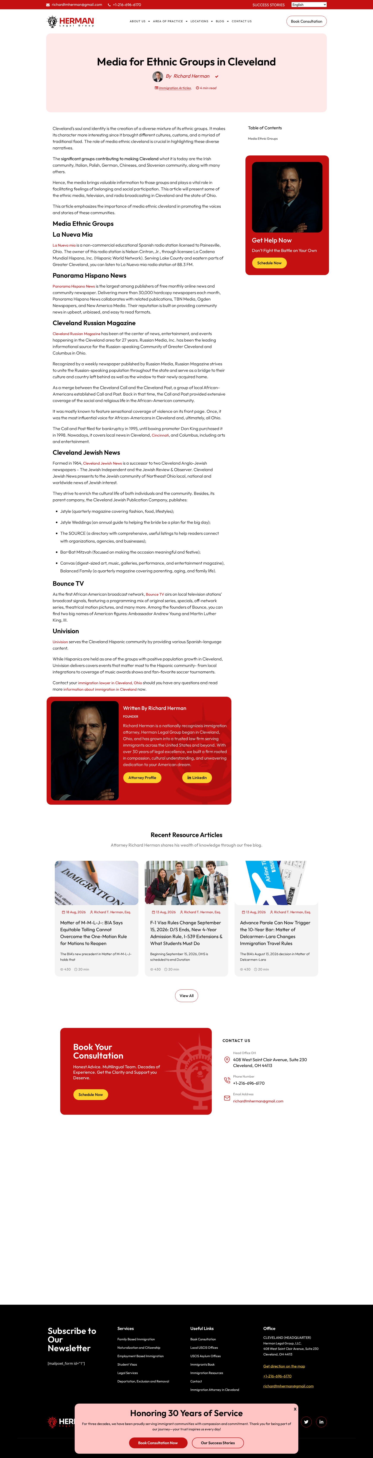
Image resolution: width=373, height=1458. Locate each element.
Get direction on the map (284, 1366)
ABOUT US (137, 21)
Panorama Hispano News (74, 286)
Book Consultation (203, 1339)
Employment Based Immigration (140, 1356)
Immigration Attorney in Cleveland (214, 1390)
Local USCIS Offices (204, 1348)
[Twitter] (306, 1422)
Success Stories (269, 4)
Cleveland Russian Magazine (76, 333)
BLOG (220, 21)
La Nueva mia (64, 245)
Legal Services (127, 1373)
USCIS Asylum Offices (205, 1356)
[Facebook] (291, 1422)
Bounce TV (155, 594)
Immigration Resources (206, 1373)
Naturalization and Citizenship (138, 1348)
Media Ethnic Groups (263, 138)
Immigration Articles (175, 88)
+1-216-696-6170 (127, 4)
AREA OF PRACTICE (168, 21)
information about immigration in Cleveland (100, 689)
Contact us (242, 21)
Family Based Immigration (136, 1339)
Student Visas (127, 1364)
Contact (196, 1381)
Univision (60, 641)
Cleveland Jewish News (102, 463)
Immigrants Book (202, 1364)
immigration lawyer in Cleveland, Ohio (110, 682)
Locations (199, 21)
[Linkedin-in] (321, 1422)
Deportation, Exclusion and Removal (143, 1381)
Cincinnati (160, 435)
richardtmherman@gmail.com (77, 4)
